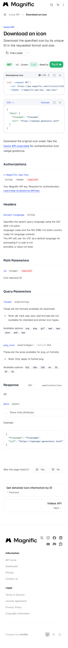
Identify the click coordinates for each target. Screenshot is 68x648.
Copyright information (18, 613)
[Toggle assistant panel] (58, 4)
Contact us (12, 578)
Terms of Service (15, 594)
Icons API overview (16, 146)
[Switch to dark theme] (60, 634)
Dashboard (12, 566)
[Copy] (45, 64)
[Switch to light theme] (53, 634)
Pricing (9, 572)
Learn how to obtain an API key (21, 190)
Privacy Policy (14, 607)
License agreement (16, 601)
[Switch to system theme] (47, 634)
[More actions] (63, 4)
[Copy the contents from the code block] (54, 75)
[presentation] (31, 64)
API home (11, 560)
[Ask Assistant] (60, 75)
